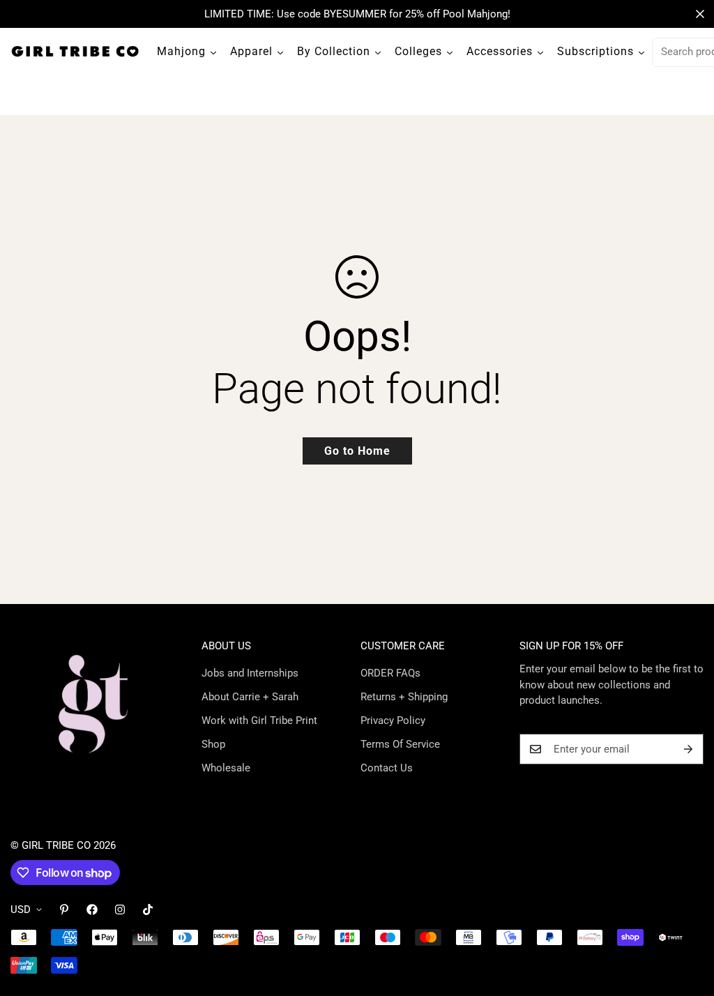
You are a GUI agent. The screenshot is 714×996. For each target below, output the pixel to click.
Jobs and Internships (250, 673)
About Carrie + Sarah (250, 697)
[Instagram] (120, 909)
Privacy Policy (392, 720)
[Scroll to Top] (687, 920)
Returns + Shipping (404, 697)
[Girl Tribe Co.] (74, 52)
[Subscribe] (688, 749)
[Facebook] (92, 909)
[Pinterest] (64, 909)
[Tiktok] (147, 909)
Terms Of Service (400, 744)
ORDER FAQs (390, 673)
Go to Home (357, 451)
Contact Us (386, 768)
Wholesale (226, 768)
